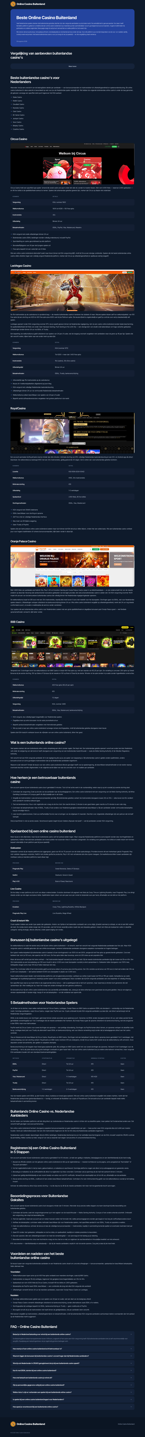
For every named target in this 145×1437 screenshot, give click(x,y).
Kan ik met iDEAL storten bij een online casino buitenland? (34, 1370)
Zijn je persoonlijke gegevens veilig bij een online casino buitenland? (38, 1385)
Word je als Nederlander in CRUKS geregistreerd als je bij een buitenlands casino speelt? (46, 1363)
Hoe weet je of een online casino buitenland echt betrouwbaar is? (37, 1349)
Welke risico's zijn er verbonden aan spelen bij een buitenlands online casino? (42, 1392)
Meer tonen (72, 66)
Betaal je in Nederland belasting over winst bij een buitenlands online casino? (42, 1334)
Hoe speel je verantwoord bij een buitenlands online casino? (35, 1407)
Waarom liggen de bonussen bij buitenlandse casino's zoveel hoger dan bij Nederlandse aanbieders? (51, 1356)
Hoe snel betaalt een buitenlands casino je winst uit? (32, 1378)
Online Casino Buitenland (126, 1424)
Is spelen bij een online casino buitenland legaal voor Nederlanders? (38, 1399)
